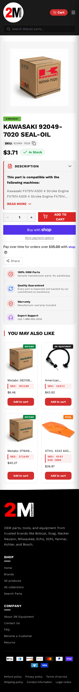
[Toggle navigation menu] (73, 12)
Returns (9, 642)
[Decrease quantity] (8, 217)
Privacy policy (34, 676)
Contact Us (12, 623)
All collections (13, 587)
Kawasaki (12, 119)
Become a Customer (18, 636)
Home (8, 567)
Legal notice (63, 682)
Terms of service (56, 676)
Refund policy (13, 676)
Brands (9, 574)
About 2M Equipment (19, 616)
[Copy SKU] (34, 143)
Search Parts (13, 593)
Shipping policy (13, 682)
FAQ (7, 629)
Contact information (39, 682)
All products (12, 580)
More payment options (39, 237)
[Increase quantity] (31, 217)
